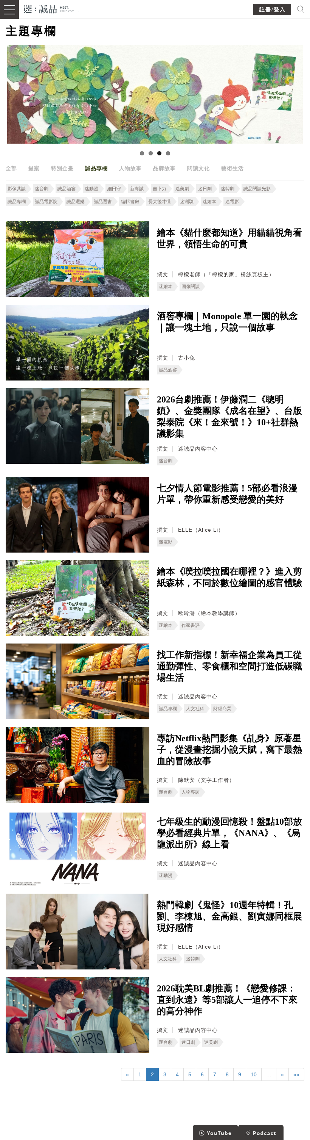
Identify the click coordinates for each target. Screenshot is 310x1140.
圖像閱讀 (190, 286)
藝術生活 (232, 168)
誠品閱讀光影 (257, 188)
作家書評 (190, 625)
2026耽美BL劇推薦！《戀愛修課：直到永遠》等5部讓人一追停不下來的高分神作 (227, 999)
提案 (34, 168)
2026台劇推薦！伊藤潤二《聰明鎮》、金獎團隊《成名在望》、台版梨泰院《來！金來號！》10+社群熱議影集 (229, 416)
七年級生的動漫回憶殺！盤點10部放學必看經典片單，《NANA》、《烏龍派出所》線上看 (229, 833)
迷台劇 (41, 188)
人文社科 (195, 708)
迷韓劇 (227, 188)
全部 (11, 168)
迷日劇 (205, 188)
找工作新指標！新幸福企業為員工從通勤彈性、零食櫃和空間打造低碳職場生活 (229, 666)
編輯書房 (130, 201)
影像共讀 (17, 188)
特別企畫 (62, 168)
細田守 (114, 188)
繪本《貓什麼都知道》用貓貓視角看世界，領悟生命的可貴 (229, 238)
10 (254, 1074)
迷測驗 (187, 201)
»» (296, 1074)
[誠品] (49, 8)
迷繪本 (209, 201)
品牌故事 (164, 168)
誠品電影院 (46, 201)
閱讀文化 (198, 168)
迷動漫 (91, 188)
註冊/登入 (272, 10)
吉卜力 (159, 188)
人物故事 (130, 168)
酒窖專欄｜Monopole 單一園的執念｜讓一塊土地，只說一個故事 (227, 321)
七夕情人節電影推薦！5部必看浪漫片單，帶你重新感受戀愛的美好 (227, 493)
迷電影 (232, 201)
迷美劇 (182, 188)
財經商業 (222, 708)
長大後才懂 (159, 201)
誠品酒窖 (66, 188)
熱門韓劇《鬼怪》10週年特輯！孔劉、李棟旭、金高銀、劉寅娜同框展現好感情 (229, 916)
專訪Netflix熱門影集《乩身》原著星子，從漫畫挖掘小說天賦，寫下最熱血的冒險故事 (229, 749)
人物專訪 (190, 792)
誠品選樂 (76, 201)
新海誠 (137, 188)
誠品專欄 (96, 168)
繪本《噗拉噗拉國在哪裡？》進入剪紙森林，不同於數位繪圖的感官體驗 (229, 577)
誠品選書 (103, 201)
